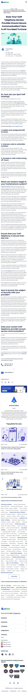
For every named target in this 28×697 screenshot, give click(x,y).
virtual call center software (8, 526)
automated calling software (13, 535)
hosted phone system (6, 205)
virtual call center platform (12, 528)
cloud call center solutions (12, 510)
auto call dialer (21, 531)
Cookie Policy (13, 691)
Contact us (16, 613)
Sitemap (24, 691)
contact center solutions (17, 506)
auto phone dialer (23, 529)
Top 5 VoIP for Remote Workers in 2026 (11, 497)
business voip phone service (9, 539)
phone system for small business (19, 589)
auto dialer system (12, 529)
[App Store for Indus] (12, 654)
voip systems (20, 543)
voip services (12, 537)
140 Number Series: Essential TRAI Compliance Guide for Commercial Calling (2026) (13, 448)
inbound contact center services (16, 516)
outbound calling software (18, 520)
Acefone (3, 337)
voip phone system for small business (11, 591)
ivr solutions (9, 567)
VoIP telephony (8, 270)
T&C (19, 691)
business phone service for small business (10, 599)
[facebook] (10, 683)
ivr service (16, 567)
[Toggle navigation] (26, 2)
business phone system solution (15, 570)
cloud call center (5, 506)
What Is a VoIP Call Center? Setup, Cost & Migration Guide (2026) (12, 473)
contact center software (19, 504)
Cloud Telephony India (17, 126)
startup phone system (19, 585)
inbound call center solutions (8, 514)
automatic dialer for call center (9, 533)
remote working (5, 189)
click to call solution (11, 565)
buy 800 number (17, 549)
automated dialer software (8, 531)
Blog (16, 8)
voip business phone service (16, 541)
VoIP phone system (5, 186)
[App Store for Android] (6, 654)
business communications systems (9, 568)
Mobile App (4, 651)
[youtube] (18, 683)
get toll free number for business (17, 547)
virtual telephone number (13, 555)
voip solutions (12, 543)
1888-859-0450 (8, 365)
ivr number (22, 567)
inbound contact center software (9, 518)
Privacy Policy (5, 691)
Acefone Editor (14, 405)
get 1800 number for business (14, 551)
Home (12, 8)
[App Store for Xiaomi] (9, 654)
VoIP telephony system (19, 103)
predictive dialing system (7, 559)
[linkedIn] (14, 683)
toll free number (15, 545)
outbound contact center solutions (10, 522)
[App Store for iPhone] (2, 654)
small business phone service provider (15, 597)
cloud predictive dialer (11, 561)
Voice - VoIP (10, 52)
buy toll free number (6, 549)
